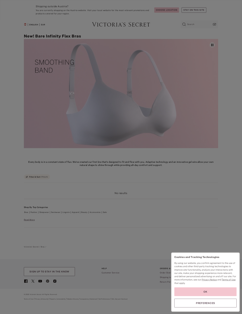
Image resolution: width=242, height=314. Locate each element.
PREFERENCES (205, 303)
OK (205, 291)
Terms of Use (229, 279)
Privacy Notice (209, 279)
